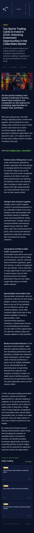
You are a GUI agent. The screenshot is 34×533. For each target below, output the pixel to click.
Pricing (25, 9)
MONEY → (28, 524)
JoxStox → (29, 9)
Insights (12, 9)
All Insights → (28, 461)
